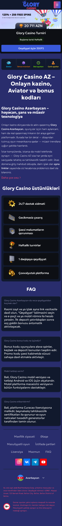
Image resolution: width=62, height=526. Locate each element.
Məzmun (34, 451)
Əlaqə (44, 436)
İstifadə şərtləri (45, 444)
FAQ (48, 451)
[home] (31, 5)
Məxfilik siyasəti (24, 436)
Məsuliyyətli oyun (18, 444)
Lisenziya (17, 451)
